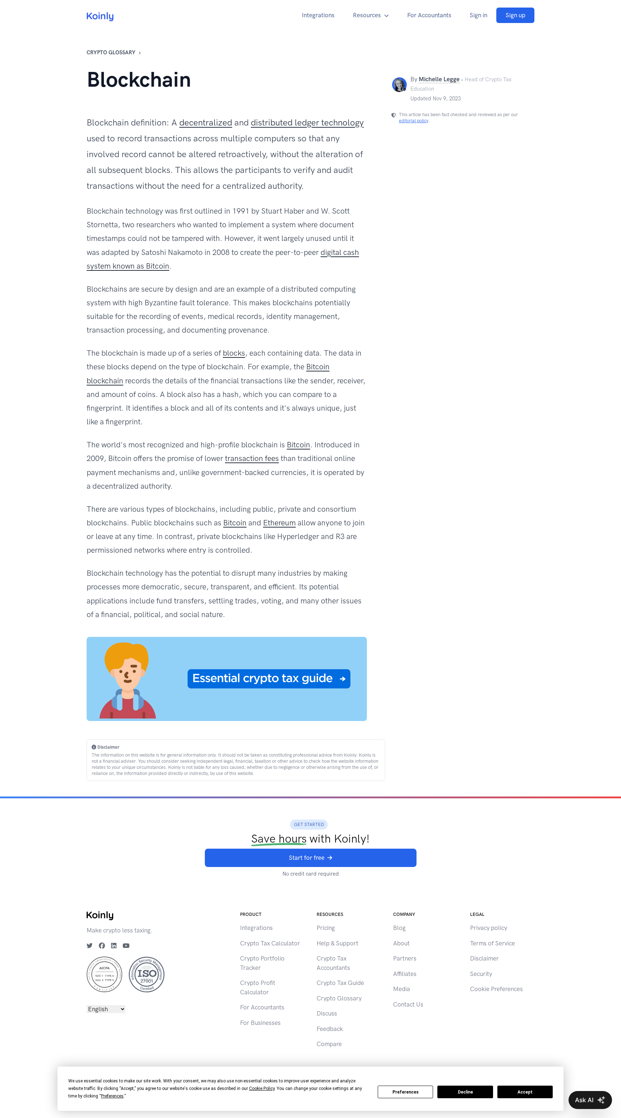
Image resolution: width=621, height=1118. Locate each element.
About (401, 943)
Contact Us (408, 1004)
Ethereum (279, 522)
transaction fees (252, 458)
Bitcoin (298, 444)
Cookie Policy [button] (262, 1088)
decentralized (205, 122)
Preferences (405, 1092)
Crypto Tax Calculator (270, 943)
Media (401, 988)
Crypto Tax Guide (340, 982)
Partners (405, 958)
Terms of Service (492, 943)
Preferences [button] (112, 1096)
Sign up (515, 15)
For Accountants (429, 15)
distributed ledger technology (307, 122)
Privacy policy (488, 927)
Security (481, 973)
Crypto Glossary (111, 52)
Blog (399, 927)
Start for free (307, 857)
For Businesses (260, 1022)
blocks (234, 352)
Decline (465, 1092)
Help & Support (337, 943)
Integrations (318, 15)
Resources (367, 15)
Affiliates (405, 973)
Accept (525, 1092)
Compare (329, 1044)
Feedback (330, 1028)
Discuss (327, 1013)
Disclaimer (484, 958)
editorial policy (413, 120)
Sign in (478, 15)
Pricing (326, 927)
